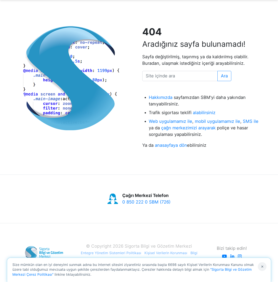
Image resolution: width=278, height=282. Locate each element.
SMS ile (250, 121)
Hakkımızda (160, 97)
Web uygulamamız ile (170, 121)
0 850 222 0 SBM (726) (146, 202)
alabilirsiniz (204, 112)
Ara (224, 75)
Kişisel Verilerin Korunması (165, 253)
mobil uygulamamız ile (217, 121)
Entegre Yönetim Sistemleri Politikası (111, 253)
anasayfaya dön (171, 145)
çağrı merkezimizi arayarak (188, 127)
